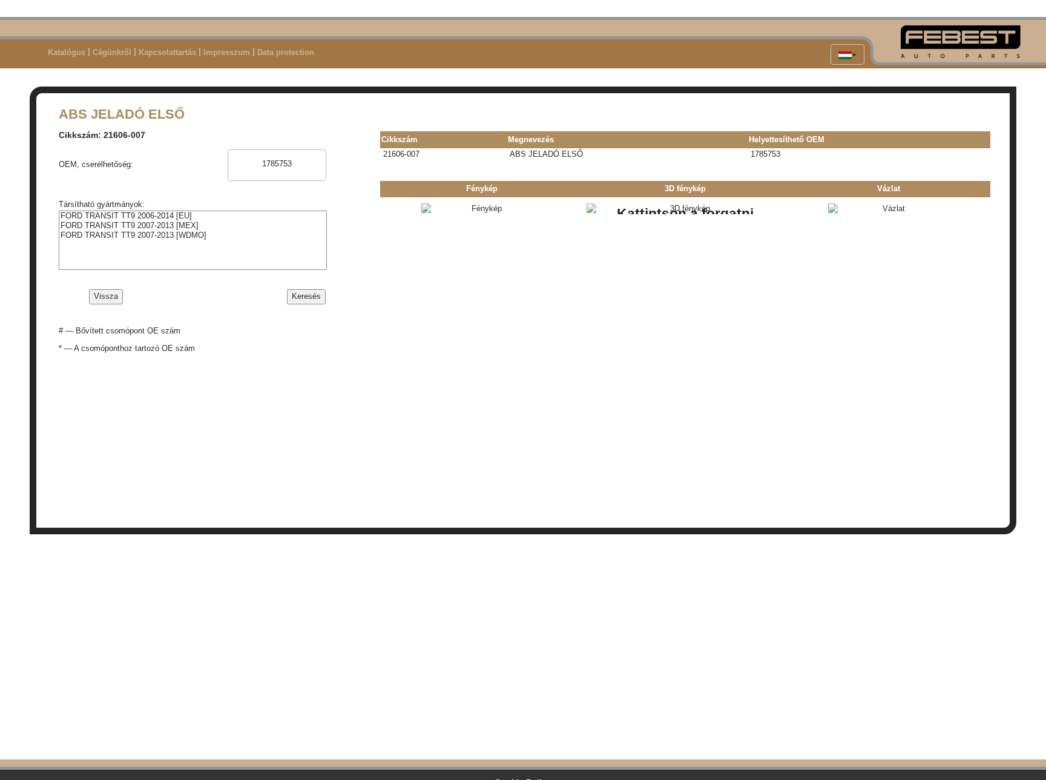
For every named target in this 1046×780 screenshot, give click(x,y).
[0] (277, 155)
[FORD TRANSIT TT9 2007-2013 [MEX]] (192, 226)
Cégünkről (112, 52)
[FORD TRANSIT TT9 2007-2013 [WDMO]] (192, 235)
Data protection (285, 52)
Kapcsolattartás (167, 52)
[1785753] (277, 164)
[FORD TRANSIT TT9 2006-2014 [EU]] (192, 216)
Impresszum (226, 52)
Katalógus (66, 52)
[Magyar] (847, 54)
